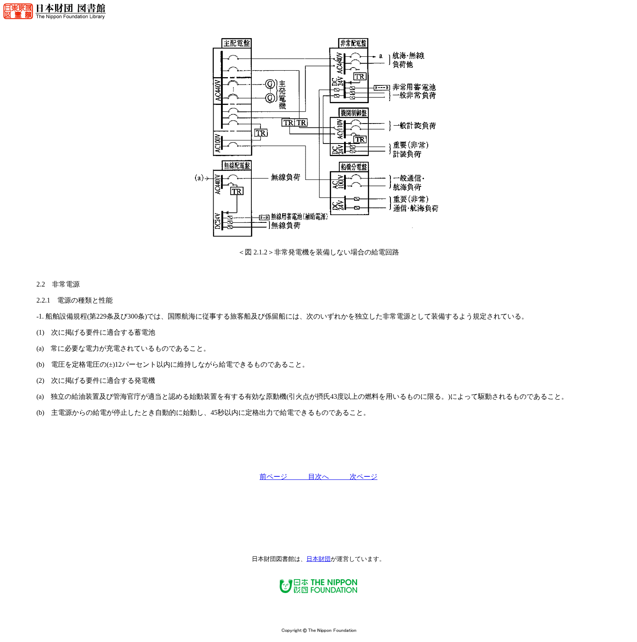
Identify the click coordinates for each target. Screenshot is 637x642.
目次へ (329, 476)
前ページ (284, 476)
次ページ (363, 476)
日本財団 (318, 559)
